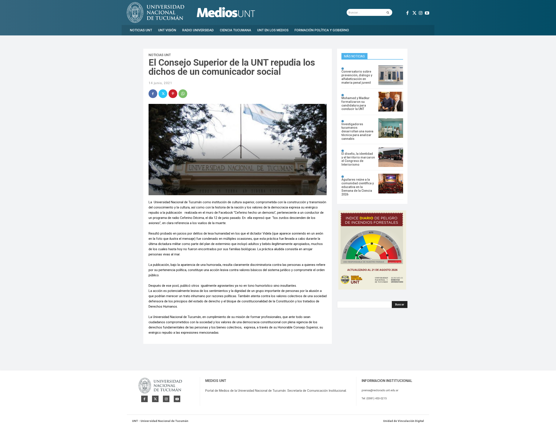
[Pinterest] (173, 93)
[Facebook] (407, 12)
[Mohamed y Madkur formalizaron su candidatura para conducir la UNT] (390, 102)
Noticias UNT (160, 55)
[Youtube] (427, 12)
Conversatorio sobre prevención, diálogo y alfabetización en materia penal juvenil (356, 77)
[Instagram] (420, 12)
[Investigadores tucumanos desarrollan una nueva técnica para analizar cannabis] (390, 128)
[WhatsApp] (183, 93)
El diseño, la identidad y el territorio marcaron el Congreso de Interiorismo (358, 159)
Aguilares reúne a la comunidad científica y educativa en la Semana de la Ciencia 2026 (357, 187)
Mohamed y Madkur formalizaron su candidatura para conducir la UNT (355, 103)
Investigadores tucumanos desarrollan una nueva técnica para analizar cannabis (357, 131)
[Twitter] (414, 12)
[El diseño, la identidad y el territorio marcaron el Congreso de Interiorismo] (390, 157)
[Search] (387, 12)
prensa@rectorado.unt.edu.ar (380, 390)
